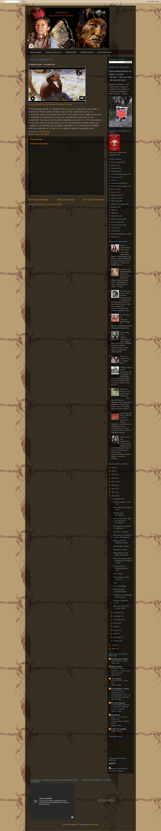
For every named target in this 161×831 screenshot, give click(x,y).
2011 (114, 495)
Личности (115, 198)
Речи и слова (116, 222)
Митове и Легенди (118, 204)
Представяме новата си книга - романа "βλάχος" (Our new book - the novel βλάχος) (120, 75)
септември (118, 619)
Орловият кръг (116, 219)
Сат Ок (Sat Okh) (119, 586)
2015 (114, 481)
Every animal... (118, 573)
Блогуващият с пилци (120, 688)
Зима (115, 582)
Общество (115, 216)
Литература (115, 195)
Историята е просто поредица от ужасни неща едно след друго (120, 670)
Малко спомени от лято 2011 (122, 503)
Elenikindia (115, 715)
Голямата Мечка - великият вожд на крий (120, 568)
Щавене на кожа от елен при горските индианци (125, 392)
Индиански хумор (120, 549)
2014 (114, 485)
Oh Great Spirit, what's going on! (121, 578)
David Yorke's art (125, 316)
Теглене (114, 228)
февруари (117, 637)
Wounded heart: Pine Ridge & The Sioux (121, 554)
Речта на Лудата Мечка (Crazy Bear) (125, 247)
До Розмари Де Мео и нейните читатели (126, 415)
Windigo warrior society (126, 368)
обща (113, 213)
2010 (114, 645)
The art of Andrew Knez (125, 357)
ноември (117, 612)
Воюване (114, 168)
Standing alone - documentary (119, 514)
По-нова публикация (38, 199)
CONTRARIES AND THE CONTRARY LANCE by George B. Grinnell (120, 707)
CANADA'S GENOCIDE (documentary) (122, 596)
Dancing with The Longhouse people (120, 541)
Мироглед (115, 201)
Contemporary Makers (119, 659)
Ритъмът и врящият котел (120, 601)
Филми (114, 231)
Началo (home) (35, 52)
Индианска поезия (118, 183)
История (114, 189)
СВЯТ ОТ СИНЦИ (118, 729)
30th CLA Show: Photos (119, 661)
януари (116, 640)
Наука (113, 210)
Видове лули (125, 269)
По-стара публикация (93, 199)
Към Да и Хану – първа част (119, 681)
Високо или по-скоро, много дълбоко (126, 293)
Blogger (95, 824)
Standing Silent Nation (121, 546)
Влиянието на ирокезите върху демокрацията (122, 536)
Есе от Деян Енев (124, 333)
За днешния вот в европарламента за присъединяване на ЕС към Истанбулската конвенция (121, 693)
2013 (114, 488)
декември (117, 499)
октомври (117, 616)
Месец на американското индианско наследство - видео (122, 560)
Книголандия (116, 666)
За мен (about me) (104, 52)
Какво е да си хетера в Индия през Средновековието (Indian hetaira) (120, 720)
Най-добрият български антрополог (122, 527)
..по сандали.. (116, 678)
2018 (114, 471)
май (115, 626)
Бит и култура (116, 162)
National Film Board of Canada (60, 104)
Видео (113, 165)
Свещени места (117, 225)
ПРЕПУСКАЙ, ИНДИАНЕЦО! (120, 590)
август (116, 623)
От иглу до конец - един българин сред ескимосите (122, 520)
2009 (114, 648)
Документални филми (42, 134)
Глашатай (114, 171)
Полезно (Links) (87, 52)
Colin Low (45, 104)
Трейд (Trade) (71, 52)
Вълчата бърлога (118, 702)
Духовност (115, 177)
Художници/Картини (119, 234)
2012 (114, 492)
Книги (113, 192)
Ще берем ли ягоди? (120, 531)
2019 (114, 467)
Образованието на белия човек (122, 508)
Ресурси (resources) (53, 52)
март (116, 633)
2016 (114, 478)
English (113, 237)
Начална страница (65, 199)
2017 (114, 474)
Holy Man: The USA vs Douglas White (121, 607)
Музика (114, 207)
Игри (113, 180)
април (116, 630)
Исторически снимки (119, 186)
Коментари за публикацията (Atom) (50, 204)
